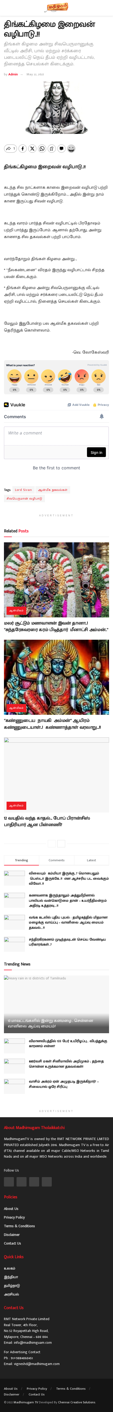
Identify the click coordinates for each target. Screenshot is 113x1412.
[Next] (61, 843)
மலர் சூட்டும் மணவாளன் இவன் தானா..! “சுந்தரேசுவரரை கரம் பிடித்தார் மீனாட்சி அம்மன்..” (56, 626)
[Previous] (52, 843)
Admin (13, 74)
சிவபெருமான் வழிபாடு (24, 498)
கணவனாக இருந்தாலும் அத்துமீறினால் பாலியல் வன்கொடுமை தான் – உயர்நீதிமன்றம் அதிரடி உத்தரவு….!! (68, 900)
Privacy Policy (14, 1217)
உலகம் (9, 1268)
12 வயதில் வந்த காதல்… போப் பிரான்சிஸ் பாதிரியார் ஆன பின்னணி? (47, 821)
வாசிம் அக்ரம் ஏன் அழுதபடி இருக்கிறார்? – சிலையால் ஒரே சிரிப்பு (64, 1084)
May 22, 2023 (35, 74)
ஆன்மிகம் (16, 610)
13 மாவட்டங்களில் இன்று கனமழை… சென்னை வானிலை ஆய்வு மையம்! (50, 1023)
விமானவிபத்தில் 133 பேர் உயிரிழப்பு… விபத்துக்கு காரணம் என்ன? (68, 1043)
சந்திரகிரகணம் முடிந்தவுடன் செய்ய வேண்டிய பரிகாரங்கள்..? (67, 942)
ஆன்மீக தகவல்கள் (53, 489)
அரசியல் (11, 1294)
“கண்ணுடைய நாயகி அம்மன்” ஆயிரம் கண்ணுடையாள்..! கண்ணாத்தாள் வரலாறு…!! (53, 724)
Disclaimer (12, 1235)
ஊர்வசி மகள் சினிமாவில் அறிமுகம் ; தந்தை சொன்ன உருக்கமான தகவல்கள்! (66, 1063)
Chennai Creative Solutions (76, 1402)
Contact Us (12, 1243)
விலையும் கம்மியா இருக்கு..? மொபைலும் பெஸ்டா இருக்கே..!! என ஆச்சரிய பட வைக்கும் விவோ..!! (69, 878)
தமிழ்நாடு (12, 1286)
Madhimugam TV (26, 1402)
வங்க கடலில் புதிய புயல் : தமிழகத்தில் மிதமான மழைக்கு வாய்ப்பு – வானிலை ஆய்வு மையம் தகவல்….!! (68, 922)
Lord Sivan (23, 489)
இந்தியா (11, 1277)
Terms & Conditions (19, 1226)
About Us (11, 1209)
